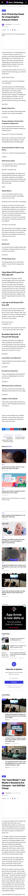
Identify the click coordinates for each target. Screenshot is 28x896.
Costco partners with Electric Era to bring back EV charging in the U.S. (18, 654)
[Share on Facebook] (8, 30)
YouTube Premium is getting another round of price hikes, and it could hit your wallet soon (15, 739)
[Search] (26, 2)
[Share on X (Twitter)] (10, 30)
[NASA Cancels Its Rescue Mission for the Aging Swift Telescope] (14, 504)
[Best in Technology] (14, 2)
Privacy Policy (12, 687)
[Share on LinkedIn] (15, 30)
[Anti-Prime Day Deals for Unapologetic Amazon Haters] (14, 41)
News (4, 10)
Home (3, 6)
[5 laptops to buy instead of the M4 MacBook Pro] (5, 640)
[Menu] (2, 2)
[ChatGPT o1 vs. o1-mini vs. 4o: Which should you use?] (5, 647)
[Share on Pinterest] (12, 30)
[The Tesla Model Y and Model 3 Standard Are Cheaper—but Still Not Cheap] (14, 810)
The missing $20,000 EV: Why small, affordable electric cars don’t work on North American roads (15, 763)
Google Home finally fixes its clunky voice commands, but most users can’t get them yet (14, 566)
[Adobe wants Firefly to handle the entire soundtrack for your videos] (14, 480)
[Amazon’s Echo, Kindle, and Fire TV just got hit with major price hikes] (14, 456)
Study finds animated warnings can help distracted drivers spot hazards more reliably (13, 592)
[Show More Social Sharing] (17, 30)
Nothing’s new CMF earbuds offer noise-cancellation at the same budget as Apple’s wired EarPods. (13, 541)
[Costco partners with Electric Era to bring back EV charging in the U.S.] (5, 654)
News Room (8, 24)
